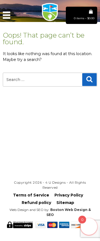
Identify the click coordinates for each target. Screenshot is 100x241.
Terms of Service (31, 195)
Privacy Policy (68, 195)
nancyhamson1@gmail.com (50, 149)
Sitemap (65, 202)
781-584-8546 (50, 159)
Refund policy (36, 202)
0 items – (84, 18)
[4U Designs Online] (50, 26)
